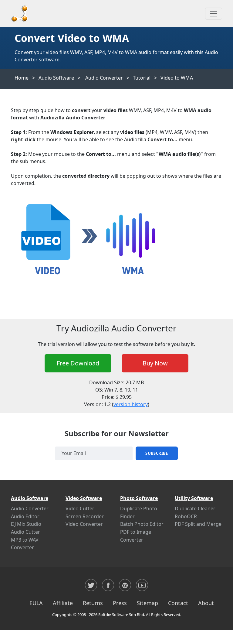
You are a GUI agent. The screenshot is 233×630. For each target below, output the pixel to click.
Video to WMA (176, 77)
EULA (36, 603)
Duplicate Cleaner (195, 508)
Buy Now (155, 363)
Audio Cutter (25, 532)
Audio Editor (25, 516)
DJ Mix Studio (26, 524)
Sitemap (147, 603)
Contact (178, 603)
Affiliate (63, 603)
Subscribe (156, 453)
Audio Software (56, 77)
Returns (93, 603)
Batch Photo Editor (142, 524)
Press (120, 603)
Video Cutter (80, 508)
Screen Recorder (85, 516)
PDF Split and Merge (198, 524)
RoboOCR (186, 516)
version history (130, 404)
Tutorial (141, 77)
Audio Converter (104, 77)
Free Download (78, 363)
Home (22, 77)
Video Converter (84, 524)
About (206, 603)
